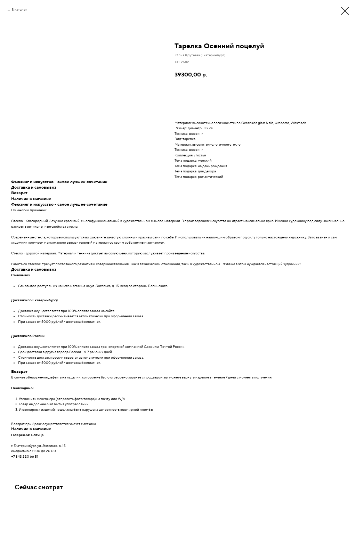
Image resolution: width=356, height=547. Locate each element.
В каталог (19, 9)
